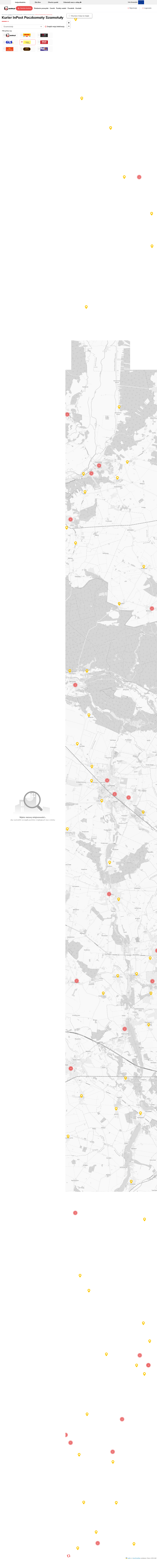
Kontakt (78, 8)
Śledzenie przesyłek (41, 8)
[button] (67, 828)
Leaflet (129, 1558)
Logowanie (147, 8)
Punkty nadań (61, 8)
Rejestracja (133, 8)
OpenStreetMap (136, 1558)
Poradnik (71, 8)
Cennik (52, 8)
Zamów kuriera (25, 8)
